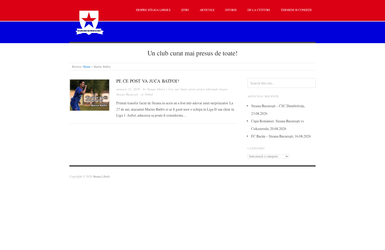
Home (86, 67)
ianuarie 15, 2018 (128, 89)
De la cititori (259, 10)
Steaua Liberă (101, 176)
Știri (185, 10)
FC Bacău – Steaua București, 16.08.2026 (281, 136)
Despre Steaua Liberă (153, 10)
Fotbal (149, 94)
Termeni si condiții (296, 10)
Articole (207, 10)
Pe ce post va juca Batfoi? (147, 81)
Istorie (231, 10)
